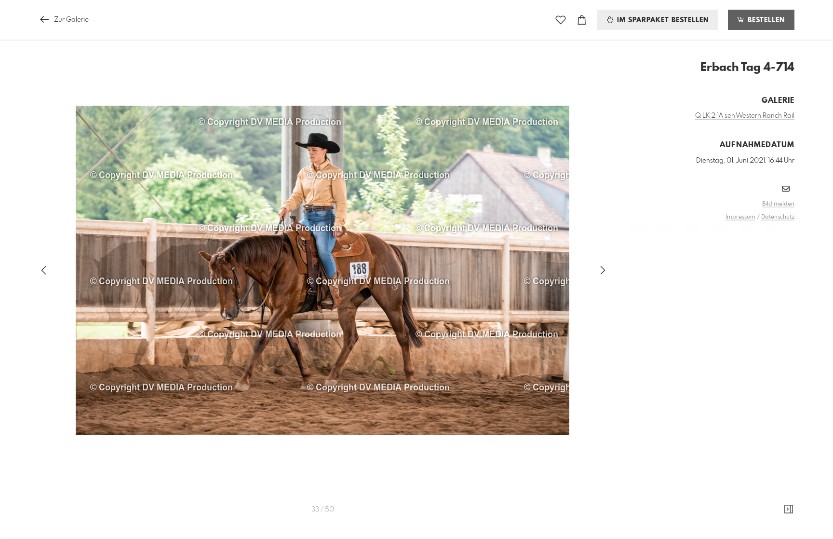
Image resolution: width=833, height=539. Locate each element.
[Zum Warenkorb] (582, 20)
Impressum (740, 217)
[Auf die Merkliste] (560, 20)
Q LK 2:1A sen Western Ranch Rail (744, 115)
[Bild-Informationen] (788, 509)
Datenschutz (777, 217)
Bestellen (765, 20)
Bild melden (778, 204)
